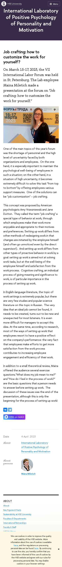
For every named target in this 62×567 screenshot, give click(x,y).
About (7, 501)
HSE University (14, 3)
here (16, 545)
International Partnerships (14, 522)
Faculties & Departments (14, 518)
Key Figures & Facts (12, 510)
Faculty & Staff (9, 527)
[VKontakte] (5, 410)
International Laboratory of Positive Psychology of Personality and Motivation (31, 20)
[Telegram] (10, 410)
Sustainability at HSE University (17, 514)
